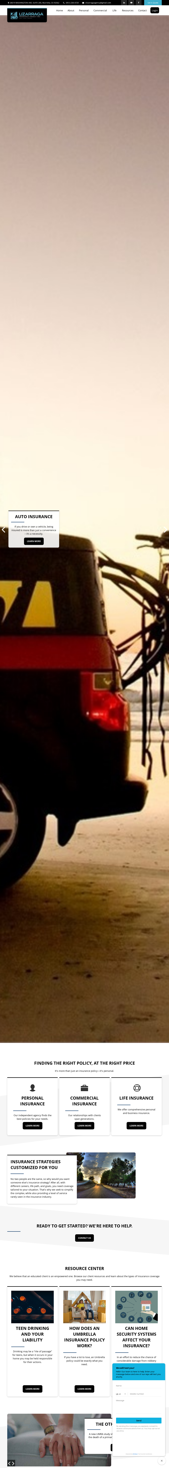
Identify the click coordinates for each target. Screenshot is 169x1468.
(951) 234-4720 (72, 2)
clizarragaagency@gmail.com (98, 2)
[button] (59, 10)
